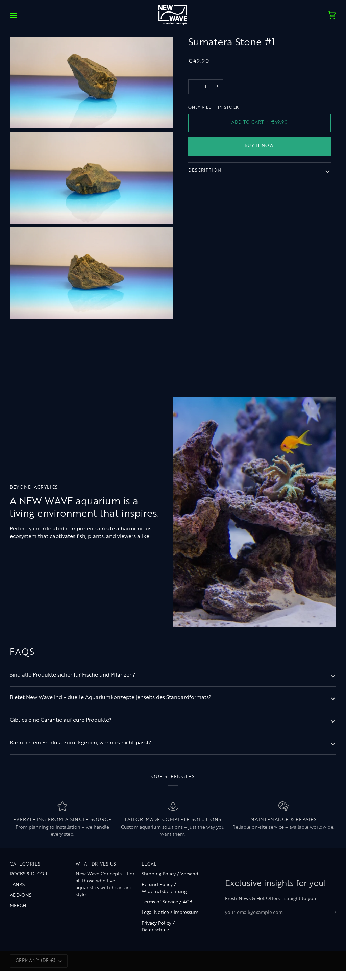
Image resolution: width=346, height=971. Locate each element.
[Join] (330, 911)
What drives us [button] (96, 864)
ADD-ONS (20, 895)
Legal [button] (149, 864)
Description (204, 171)
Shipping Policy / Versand (170, 874)
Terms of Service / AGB (167, 902)
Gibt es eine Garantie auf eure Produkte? (61, 720)
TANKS (17, 885)
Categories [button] (25, 864)
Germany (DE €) (36, 961)
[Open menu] (20, 15)
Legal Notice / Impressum (170, 912)
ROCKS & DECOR (28, 874)
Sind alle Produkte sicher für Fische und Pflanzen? (72, 675)
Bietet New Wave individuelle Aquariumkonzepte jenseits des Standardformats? (110, 698)
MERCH (18, 906)
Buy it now (259, 146)
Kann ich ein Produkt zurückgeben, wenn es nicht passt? (80, 743)
